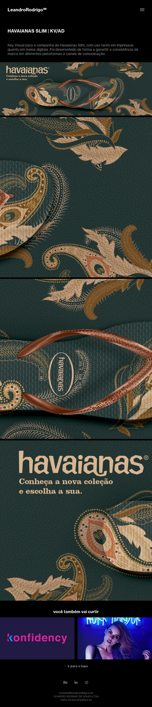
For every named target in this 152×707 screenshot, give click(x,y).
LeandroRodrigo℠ (27, 9)
